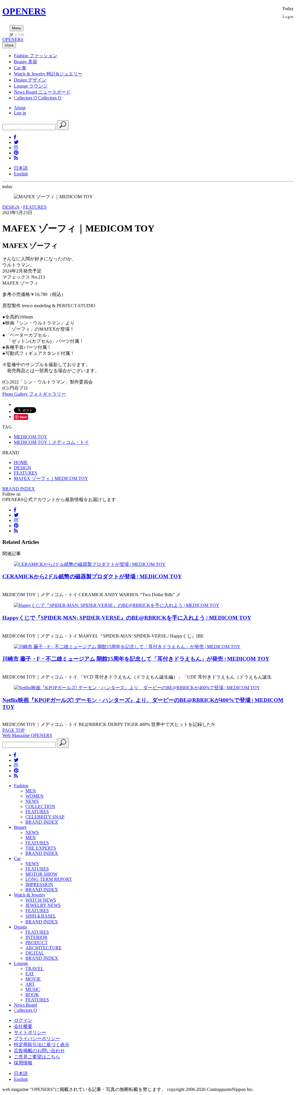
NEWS (32, 801)
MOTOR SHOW (41, 874)
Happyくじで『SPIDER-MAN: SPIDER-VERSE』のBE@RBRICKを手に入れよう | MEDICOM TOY (126, 618)
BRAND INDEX (18, 488)
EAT (29, 973)
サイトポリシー (30, 1032)
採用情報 (23, 1062)
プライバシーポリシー (37, 1038)
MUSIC (32, 989)
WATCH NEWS (40, 900)
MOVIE (33, 979)
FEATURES (35, 207)
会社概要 (23, 1026)
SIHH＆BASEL (40, 916)
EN (21, 34)
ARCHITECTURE (43, 947)
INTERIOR (36, 937)
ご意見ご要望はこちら (37, 1056)
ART (30, 984)
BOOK (32, 994)
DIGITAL (34, 953)
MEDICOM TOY (30, 436)
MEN (30, 790)
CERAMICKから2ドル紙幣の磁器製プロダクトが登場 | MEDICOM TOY (92, 576)
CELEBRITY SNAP (44, 816)
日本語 (21, 168)
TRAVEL (34, 968)
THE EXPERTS (40, 848)
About (19, 107)
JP (11, 34)
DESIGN (11, 207)
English (21, 173)
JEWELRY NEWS (43, 905)
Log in (20, 112)
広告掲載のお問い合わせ (39, 1050)
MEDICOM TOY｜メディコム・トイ (51, 442)
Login (288, 16)
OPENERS (24, 11)
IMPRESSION (39, 884)
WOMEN (34, 796)
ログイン (23, 1020)
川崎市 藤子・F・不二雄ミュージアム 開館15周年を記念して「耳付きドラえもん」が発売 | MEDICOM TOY (135, 659)
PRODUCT (36, 942)
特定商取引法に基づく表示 (41, 1044)
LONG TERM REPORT (48, 879)
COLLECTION (40, 806)
